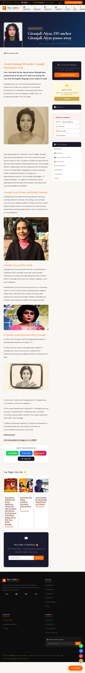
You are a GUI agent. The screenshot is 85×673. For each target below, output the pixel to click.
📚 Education (58, 153)
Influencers (50, 594)
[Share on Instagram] (81, 656)
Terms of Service (52, 633)
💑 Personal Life (59, 161)
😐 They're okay (61, 131)
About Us (49, 620)
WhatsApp (13, 453)
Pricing (6, 628)
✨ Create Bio (75, 668)
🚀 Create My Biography (66, 75)
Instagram (40, 453)
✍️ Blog (74, 8)
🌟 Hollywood (37, 8)
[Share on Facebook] (81, 651)
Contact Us (50, 624)
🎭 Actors (67, 8)
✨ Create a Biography (73, 2)
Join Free (39, 558)
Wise (18, 659)
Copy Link (27, 459)
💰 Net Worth (58, 170)
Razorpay (13, 659)
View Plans (66, 99)
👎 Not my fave (60, 135)
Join (78, 643)
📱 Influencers (48, 8)
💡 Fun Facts (58, 174)
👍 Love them (60, 126)
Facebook (27, 453)
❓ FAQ (56, 178)
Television (49, 598)
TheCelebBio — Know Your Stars (17, 655)
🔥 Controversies (59, 166)
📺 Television (58, 8)
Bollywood (49, 585)
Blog (47, 606)
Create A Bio (8, 620)
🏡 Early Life (58, 149)
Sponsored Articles (10, 624)
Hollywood (50, 589)
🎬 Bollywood (26, 8)
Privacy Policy (51, 628)
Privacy (25, 659)
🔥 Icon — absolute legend (64, 122)
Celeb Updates (51, 602)
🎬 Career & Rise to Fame (62, 157)
